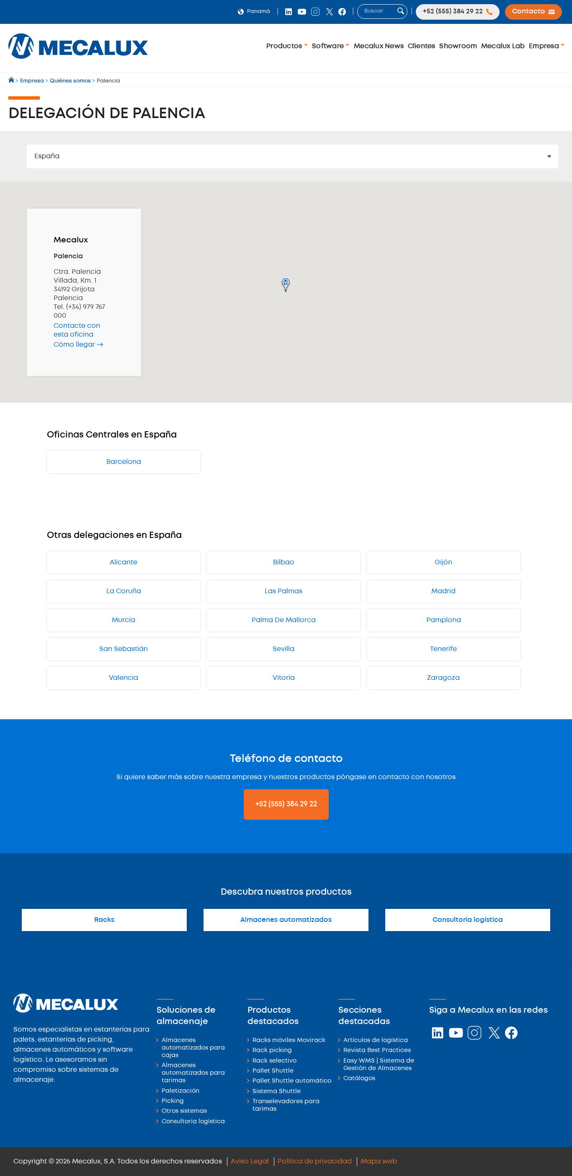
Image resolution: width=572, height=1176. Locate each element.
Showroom (458, 46)
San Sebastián (123, 649)
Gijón (443, 562)
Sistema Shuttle (277, 1091)
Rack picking (272, 1050)
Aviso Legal (250, 1161)
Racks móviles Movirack (289, 1040)
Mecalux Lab (503, 46)
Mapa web (379, 1161)
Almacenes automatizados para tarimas (193, 1073)
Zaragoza (443, 678)
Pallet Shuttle (273, 1071)
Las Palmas (283, 591)
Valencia (123, 678)
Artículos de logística (375, 1040)
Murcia (123, 620)
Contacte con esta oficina (77, 330)
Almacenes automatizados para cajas (193, 1048)
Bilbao (283, 562)
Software (328, 46)
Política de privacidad (315, 1161)
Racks (104, 920)
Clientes (421, 46)
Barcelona (123, 462)
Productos (285, 46)
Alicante (123, 562)
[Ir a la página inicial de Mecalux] (11, 81)
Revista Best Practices (377, 1050)
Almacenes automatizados (286, 920)
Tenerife (443, 649)
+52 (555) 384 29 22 (286, 804)
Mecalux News (379, 46)
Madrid (443, 591)
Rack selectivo (274, 1061)
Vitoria (284, 678)
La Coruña (123, 591)
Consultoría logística (468, 920)
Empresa (545, 46)
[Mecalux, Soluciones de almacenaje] (78, 61)
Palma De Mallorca (284, 620)
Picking (173, 1101)
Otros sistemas (184, 1111)
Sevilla (283, 649)
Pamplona (443, 620)
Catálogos (359, 1078)
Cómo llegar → (78, 345)
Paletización (180, 1091)
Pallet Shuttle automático (292, 1081)
